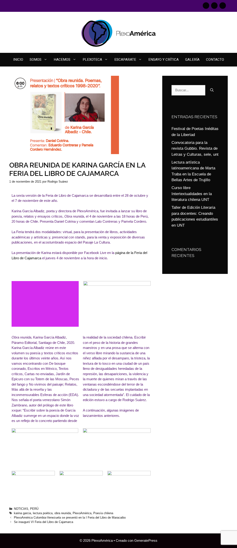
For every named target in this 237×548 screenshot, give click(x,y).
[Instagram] (214, 5)
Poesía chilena (103, 513)
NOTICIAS (21, 508)
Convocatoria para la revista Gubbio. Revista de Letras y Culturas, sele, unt (195, 148)
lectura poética (43, 513)
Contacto (215, 59)
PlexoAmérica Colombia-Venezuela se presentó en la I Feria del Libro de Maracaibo (70, 517)
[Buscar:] (188, 90)
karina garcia (22, 513)
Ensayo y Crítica (163, 59)
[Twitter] (222, 5)
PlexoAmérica (82, 513)
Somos (35, 59)
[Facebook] (206, 5)
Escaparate (125, 59)
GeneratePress (145, 540)
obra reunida (62, 513)
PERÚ (34, 508)
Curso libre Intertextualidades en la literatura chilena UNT (192, 194)
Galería (192, 59)
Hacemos (62, 59)
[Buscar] (211, 90)
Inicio (18, 59)
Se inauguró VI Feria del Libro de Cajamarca (43, 522)
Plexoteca (92, 59)
